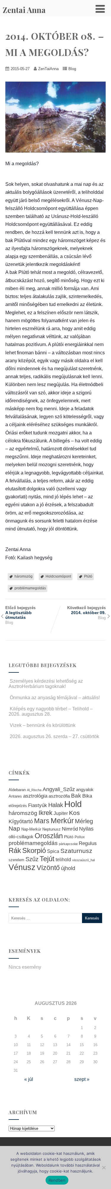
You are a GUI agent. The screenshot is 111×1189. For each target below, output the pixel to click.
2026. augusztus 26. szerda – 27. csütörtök (54, 736)
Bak (76, 796)
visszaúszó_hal (83, 860)
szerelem (16, 860)
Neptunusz (51, 829)
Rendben (57, 1180)
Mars (41, 821)
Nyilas (86, 829)
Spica (53, 851)
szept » (81, 1079)
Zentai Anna (24, 10)
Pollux (80, 837)
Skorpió (34, 850)
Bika (87, 796)
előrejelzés (18, 805)
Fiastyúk (37, 805)
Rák (15, 850)
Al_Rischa (34, 790)
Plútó (88, 576)
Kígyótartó (21, 821)
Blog (72, 69)
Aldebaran (17, 790)
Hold (73, 804)
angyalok (85, 789)
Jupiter (61, 813)
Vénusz (22, 867)
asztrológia (35, 796)
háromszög (24, 576)
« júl (28, 1079)
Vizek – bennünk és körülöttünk (42, 725)
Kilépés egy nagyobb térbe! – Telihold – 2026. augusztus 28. (51, 711)
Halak (55, 805)
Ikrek (45, 812)
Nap (14, 828)
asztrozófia (59, 796)
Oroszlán (49, 836)
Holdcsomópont (58, 576)
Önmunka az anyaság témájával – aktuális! (55, 697)
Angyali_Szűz (59, 789)
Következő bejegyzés (86, 610)
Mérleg (84, 821)
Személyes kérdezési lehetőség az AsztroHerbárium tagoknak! (46, 684)
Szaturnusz (76, 850)
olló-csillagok (21, 836)
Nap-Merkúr (31, 829)
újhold (68, 868)
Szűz (31, 859)
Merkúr (62, 821)
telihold (63, 859)
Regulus (88, 843)
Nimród (70, 829)
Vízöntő (48, 868)
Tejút (47, 859)
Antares (15, 796)
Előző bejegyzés (20, 613)
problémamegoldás (30, 588)
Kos (74, 812)
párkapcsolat (68, 844)
